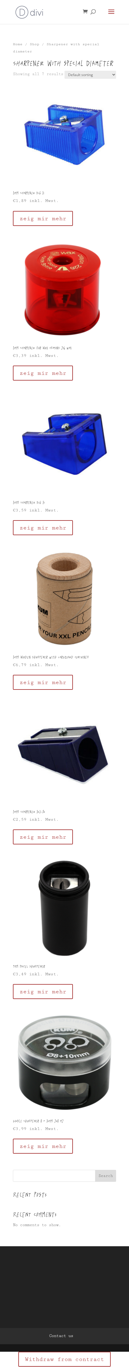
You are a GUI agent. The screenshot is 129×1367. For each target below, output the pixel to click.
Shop (34, 44)
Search (105, 1175)
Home (17, 44)
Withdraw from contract (64, 1359)
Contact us (61, 1335)
